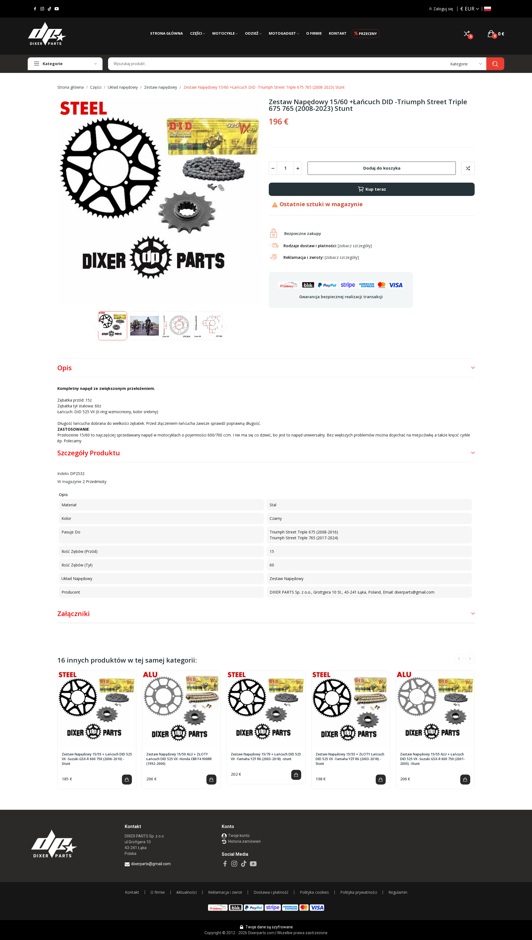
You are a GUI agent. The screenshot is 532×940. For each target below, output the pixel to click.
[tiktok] (49, 9)
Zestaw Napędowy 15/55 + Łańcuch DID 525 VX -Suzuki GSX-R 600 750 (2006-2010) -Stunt (97, 759)
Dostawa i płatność (271, 892)
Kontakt (132, 892)
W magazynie (69, 481)
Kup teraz (375, 189)
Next (250, 202)
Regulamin (397, 892)
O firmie (157, 892)
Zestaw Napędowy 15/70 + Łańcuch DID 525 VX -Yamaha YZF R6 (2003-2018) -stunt (266, 756)
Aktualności (186, 892)
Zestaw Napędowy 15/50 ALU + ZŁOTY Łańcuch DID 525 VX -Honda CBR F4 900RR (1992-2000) (179, 759)
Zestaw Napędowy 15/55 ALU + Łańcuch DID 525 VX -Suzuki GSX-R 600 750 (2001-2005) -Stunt (432, 759)
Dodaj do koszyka (381, 168)
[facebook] (35, 9)
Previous (70, 202)
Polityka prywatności (358, 892)
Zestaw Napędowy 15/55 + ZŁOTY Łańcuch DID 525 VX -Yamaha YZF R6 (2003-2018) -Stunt (350, 759)
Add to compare (468, 168)
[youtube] (57, 9)
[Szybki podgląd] (97, 710)
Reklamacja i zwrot (225, 892)
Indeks (63, 473)
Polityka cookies (314, 892)
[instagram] (42, 9)
